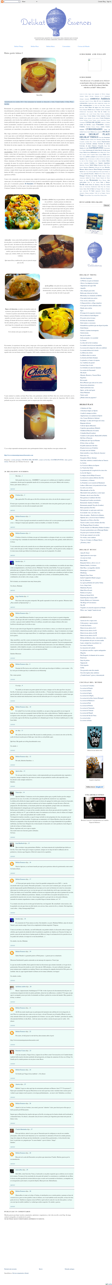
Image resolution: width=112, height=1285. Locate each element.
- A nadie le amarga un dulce (88, 413)
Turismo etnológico (89, 193)
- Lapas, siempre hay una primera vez (90, 643)
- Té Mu (82, 668)
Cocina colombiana (105, 114)
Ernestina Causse (21, 1051)
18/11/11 (12, 1147)
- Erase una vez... (84, 455)
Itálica (108, 154)
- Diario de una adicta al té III (88, 633)
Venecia (108, 193)
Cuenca (98, 127)
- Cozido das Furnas (85, 625)
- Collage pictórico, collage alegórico (91, 303)
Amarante (87, 99)
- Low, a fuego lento (85, 585)
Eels (95, 139)
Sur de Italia (90, 189)
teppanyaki (98, 191)
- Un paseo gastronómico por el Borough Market (94, 530)
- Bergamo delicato (85, 423)
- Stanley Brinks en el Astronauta (89, 600)
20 (30, 986)
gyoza (108, 150)
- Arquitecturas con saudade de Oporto (91, 416)
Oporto (81, 171)
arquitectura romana (102, 103)
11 (22, 730)
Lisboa (81, 163)
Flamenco (94, 146)
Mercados (107, 167)
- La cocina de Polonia (86, 705)
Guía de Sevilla (102, 150)
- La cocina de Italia (85, 691)
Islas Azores (107, 152)
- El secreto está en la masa (87, 318)
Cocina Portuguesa (105, 118)
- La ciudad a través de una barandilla (91, 345)
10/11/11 (12, 489)
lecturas (104, 161)
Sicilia (86, 184)
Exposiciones (106, 142)
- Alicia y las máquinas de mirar (89, 283)
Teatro (92, 191)
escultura (87, 141)
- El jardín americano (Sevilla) (88, 445)
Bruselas (93, 109)
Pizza (101, 173)
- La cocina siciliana (86, 720)
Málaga (96, 165)
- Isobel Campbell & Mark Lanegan (90, 578)
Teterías (103, 191)
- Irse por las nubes (85, 335)
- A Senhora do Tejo (85, 408)
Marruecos (91, 167)
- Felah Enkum (84, 328)
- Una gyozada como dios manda (89, 670)
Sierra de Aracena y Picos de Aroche (99, 184)
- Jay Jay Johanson (85, 580)
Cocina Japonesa (100, 116)
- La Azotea (83, 340)
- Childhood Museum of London (89, 431)
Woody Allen (104, 195)
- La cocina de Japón (86, 693)
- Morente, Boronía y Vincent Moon (90, 375)
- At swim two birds (85, 558)
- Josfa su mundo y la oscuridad (89, 338)
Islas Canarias (83, 154)
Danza (92, 132)
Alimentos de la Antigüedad (102, 96)
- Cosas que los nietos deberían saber (90, 305)
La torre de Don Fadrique (86, 161)
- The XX (82, 605)
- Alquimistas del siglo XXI (88, 286)
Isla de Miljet (100, 152)
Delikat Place (35, 46)
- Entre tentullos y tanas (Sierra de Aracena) (92, 453)
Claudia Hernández (21, 1129)
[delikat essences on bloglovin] (94, 788)
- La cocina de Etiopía (86, 688)
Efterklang (99, 139)
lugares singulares (104, 163)
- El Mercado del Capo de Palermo (90, 440)
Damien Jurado (86, 132)
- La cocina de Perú (85, 703)
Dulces (83, 139)
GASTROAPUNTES (57, 460)
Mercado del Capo (99, 167)
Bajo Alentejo (106, 105)
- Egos (81, 310)
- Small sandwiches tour (87, 388)
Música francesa (89, 169)
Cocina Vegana (92, 120)
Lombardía (86, 163)
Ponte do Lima (106, 173)
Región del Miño (84, 180)
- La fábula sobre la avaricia (88, 355)
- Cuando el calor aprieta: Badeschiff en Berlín (93, 436)
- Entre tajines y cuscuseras (87, 323)
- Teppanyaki (83, 663)
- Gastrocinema (84, 333)
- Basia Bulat (83, 560)
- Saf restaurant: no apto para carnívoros (91, 510)
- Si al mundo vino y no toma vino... (90, 513)
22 (30, 1031)
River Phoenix (102, 180)
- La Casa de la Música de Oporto (89, 465)
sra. (17, 730)
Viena (17, 792)
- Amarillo (83, 288)
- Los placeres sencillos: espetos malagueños (93, 650)
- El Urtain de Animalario (87, 320)
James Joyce (82, 156)
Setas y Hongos (105, 182)
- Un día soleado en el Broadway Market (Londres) (94, 527)
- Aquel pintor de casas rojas (88, 555)
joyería (108, 156)
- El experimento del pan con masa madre (92, 640)
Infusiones (94, 152)
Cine (95, 111)
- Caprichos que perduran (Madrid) (90, 428)
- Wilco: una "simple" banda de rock (90, 610)
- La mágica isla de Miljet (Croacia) (90, 475)
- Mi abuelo (83, 373)
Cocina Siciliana (84, 120)
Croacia (93, 127)
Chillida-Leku (83, 111)
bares (86, 107)
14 (24, 792)
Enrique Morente (106, 139)
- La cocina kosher (85, 718)
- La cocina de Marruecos (87, 700)
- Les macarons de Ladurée (87, 648)
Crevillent (88, 127)
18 (25, 919)
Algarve (86, 96)
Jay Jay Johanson (99, 156)
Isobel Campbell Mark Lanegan (94, 154)
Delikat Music (50, 46)
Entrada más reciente (10, 1269)
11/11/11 (12, 658)
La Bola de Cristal (99, 159)
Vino (92, 195)
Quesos (104, 176)
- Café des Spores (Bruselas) (88, 426)
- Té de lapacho (84, 665)
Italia (104, 154)
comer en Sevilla (44, 460)
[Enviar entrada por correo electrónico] (31, 461)
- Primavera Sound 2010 (87, 595)
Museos (82, 169)
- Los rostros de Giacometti (87, 370)
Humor (89, 152)
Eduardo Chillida (90, 139)
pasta (103, 171)
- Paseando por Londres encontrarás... (91, 500)
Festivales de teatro (85, 146)
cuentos (103, 127)
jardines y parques (90, 156)
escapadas (82, 141)
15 (29, 843)
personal (86, 173)
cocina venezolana (101, 120)
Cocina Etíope (83, 116)
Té (89, 191)
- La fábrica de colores (86, 353)
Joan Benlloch (20, 843)
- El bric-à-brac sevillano (87, 443)
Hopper (81, 152)
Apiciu (18, 771)
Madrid (91, 165)
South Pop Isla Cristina (104, 186)
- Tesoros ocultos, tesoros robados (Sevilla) (92, 523)
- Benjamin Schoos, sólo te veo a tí (90, 563)
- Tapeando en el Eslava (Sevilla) (89, 520)
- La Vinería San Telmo (86, 468)
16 (30, 862)
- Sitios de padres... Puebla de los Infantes (92, 515)
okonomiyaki (106, 169)
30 (30, 1191)
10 (30, 707)
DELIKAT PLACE (99, 134)
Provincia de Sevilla (91, 176)
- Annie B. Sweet (84, 553)
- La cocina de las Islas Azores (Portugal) (91, 698)
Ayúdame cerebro (21, 986)
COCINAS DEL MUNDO (30, 460)
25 (25, 1084)
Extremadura (82, 143)
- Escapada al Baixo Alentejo (88, 458)
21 (30, 1008)
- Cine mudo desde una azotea (88, 298)
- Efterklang (83, 573)
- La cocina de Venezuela (87, 708)
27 (31, 1129)
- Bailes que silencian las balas (89, 293)
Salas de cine (91, 182)
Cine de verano (102, 111)
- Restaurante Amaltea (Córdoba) (89, 503)
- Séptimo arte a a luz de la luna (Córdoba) (92, 518)
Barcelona (82, 107)
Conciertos (100, 124)
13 (24, 771)
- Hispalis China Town (86, 575)
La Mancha (107, 159)
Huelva (85, 152)
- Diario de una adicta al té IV (88, 635)
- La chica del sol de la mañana (89, 343)
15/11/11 (12, 1097)
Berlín (89, 109)
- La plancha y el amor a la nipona (90, 360)
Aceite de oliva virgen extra (87, 94)
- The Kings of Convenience (88, 603)
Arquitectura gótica (92, 103)
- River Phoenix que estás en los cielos (91, 383)
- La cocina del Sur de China (88, 715)
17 (30, 879)
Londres (92, 163)
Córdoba (82, 127)
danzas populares (98, 132)
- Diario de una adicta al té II (88, 630)
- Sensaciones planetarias (87, 385)
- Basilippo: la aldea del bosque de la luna (92, 421)
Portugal (82, 176)
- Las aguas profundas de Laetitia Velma (91, 583)
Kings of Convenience (90, 159)
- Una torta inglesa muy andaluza (89, 673)
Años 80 (96, 101)
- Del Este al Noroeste (86, 438)
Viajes (82, 195)
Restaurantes (94, 180)
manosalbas (19, 1170)
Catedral (102, 109)
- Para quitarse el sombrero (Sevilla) (90, 498)
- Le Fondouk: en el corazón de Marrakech (92, 483)
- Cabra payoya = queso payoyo (89, 623)
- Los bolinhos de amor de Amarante (90, 368)
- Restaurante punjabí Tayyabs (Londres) (92, 505)
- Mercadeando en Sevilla (87, 490)
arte (109, 103)
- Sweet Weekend (85, 392)
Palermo (91, 171)
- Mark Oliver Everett (86, 590)
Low (96, 163)
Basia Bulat (102, 107)
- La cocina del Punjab (86, 713)
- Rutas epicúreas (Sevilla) (87, 508)
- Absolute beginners (86, 278)
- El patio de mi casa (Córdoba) (89, 448)
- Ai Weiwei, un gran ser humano (89, 281)
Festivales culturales (91, 143)
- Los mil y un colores (86, 488)
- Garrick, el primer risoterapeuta (89, 330)
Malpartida (100, 165)
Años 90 (101, 101)
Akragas (108, 94)
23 (30, 1051)
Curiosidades (66, 46)
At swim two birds (97, 105)
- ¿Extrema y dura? (85, 542)
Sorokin (18, 561)
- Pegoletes (83, 378)
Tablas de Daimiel (105, 189)
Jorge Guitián (20, 596)
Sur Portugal (97, 189)
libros (108, 161)
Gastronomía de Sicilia (92, 150)
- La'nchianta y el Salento (87, 480)
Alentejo (82, 96)
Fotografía (100, 146)
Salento (98, 182)
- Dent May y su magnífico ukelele (90, 568)
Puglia (99, 176)
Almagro (82, 99)
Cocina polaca (95, 118)
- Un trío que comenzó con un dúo (90, 535)
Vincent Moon (87, 195)
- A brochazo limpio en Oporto (89, 411)
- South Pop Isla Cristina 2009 (88, 598)
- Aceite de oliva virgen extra (88, 620)
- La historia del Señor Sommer (89, 358)
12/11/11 (12, 786)
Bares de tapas (93, 107)
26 (30, 1103)
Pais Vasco (86, 171)
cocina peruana (16, 460)
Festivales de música (104, 143)
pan (94, 171)
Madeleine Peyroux (84, 165)
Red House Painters (95, 178)
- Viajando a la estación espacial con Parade (92, 608)
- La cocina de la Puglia (87, 696)
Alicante (91, 96)
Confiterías (107, 124)
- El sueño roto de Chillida (87, 450)
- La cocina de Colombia (87, 686)
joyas (105, 156)
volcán (95, 195)
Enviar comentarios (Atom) (21, 1273)
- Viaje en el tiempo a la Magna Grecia (91, 540)
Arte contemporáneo (86, 105)
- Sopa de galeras (85, 660)
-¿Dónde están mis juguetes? (88, 397)
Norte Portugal (98, 169)
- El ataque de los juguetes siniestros (90, 313)
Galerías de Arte (84, 148)
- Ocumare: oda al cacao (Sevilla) (89, 495)
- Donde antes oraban (86, 308)
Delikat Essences (20, 516)
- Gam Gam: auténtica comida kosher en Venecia (94, 460)
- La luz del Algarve (85, 473)
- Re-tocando (83, 380)
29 (27, 1170)
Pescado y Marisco (94, 173)
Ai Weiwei (102, 94)
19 (30, 951)
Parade (97, 171)
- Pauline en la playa (86, 593)
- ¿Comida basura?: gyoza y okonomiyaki (92, 675)
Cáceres (98, 109)
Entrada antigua (69, 1269)
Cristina (18, 495)
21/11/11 (12, 1206)
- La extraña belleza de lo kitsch (89, 350)
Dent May (101, 137)
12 (30, 756)
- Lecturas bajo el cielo (86, 365)
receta (87, 178)
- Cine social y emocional (87, 301)
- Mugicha (83, 653)
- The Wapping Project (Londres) (89, 525)
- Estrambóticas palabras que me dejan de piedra (94, 325)
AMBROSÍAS (95, 99)
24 (30, 1070)
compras (93, 124)
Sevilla (82, 184)
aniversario (82, 101)
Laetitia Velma (97, 161)
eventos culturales (97, 141)
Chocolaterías (90, 111)
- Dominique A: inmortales (87, 570)
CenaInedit (107, 109)
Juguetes (82, 159)
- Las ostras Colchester (86, 645)
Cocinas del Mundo (84, 46)
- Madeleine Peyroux (86, 588)
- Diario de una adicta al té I (88, 628)
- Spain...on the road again (87, 390)
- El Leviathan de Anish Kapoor (89, 315)
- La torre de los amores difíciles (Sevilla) (92, 478)
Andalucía (105, 98)
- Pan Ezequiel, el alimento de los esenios (92, 655)
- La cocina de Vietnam (86, 710)
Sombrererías (94, 186)
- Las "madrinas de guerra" (87, 363)
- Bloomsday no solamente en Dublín (91, 296)
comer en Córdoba (105, 122)
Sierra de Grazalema (85, 186)
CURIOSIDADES (94, 129)
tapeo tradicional (84, 191)
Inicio (41, 1269)
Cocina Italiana (92, 116)
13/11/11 (12, 1025)
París (100, 171)
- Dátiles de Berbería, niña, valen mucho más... (93, 638)
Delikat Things (18, 46)
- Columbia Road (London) (88, 433)
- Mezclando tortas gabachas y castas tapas (92, 493)
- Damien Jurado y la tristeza (88, 565)
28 (30, 1153)
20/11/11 (12, 1185)
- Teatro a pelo (84, 395)
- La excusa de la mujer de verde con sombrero (93, 348)
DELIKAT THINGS (89, 136)
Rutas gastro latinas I (13, 52)
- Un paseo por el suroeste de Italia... (90, 532)
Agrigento (97, 94)
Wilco (98, 195)
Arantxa (18, 1084)
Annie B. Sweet (89, 101)
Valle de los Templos (100, 193)
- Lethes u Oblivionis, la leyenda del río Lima (93, 485)
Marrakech (86, 167)
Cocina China (96, 114)
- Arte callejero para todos (87, 291)
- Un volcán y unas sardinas (88, 537)
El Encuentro (29, 184)
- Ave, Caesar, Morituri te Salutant (90, 418)
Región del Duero (105, 178)
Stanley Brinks (83, 189)
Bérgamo (85, 109)
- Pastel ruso (83, 658)
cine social (89, 114)
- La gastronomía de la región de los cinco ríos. (93, 470)
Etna (91, 141)
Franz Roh (107, 146)
